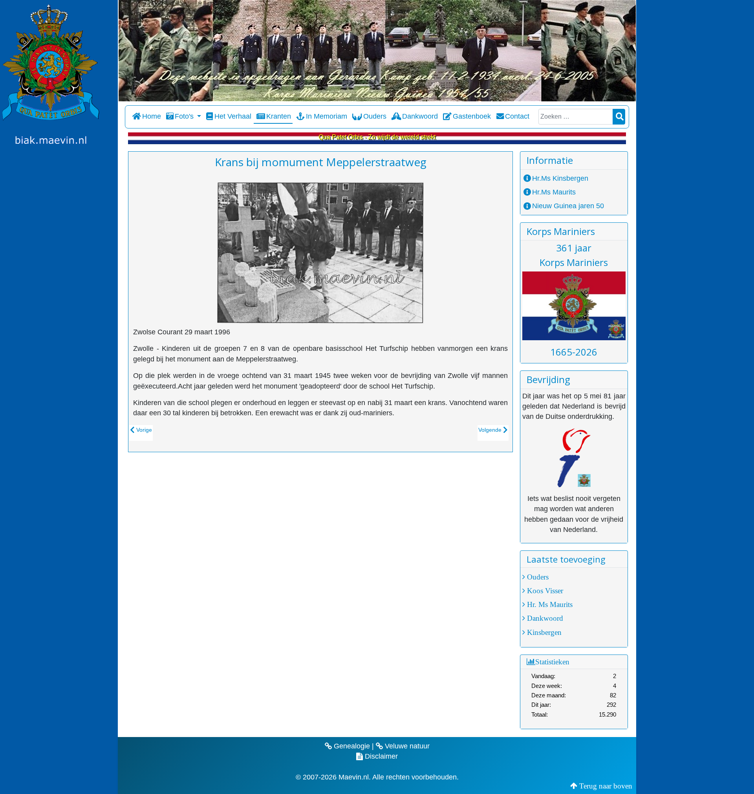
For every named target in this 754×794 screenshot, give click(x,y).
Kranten (278, 116)
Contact (517, 116)
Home (151, 116)
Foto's (184, 116)
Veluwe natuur (406, 746)
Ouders (374, 116)
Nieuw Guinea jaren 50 (568, 206)
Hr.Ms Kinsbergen (560, 178)
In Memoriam (326, 116)
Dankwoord (420, 116)
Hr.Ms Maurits (554, 192)
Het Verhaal (232, 116)
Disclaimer (380, 756)
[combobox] (575, 117)
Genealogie (351, 746)
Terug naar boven (605, 786)
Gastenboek (472, 116)
